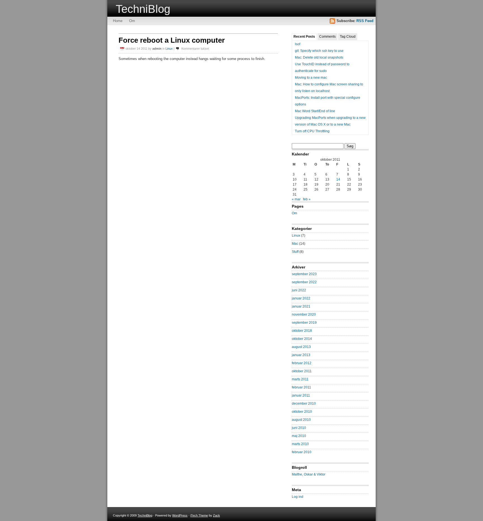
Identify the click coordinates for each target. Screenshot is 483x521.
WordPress (180, 515)
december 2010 (304, 403)
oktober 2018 (302, 331)
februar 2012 (301, 363)
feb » (307, 199)
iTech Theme (199, 515)
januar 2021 (301, 306)
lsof (297, 44)
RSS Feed (364, 21)
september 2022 (304, 282)
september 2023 (304, 274)
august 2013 (301, 347)
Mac (295, 244)
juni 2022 (299, 290)
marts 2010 (300, 444)
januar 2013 (301, 355)
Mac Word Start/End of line (315, 111)
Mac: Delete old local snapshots (319, 57)
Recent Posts (304, 37)
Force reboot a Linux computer (172, 40)
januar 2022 (301, 298)
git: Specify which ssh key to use (319, 51)
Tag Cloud (348, 37)
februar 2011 (301, 387)
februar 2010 (301, 452)
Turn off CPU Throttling (312, 131)
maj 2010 (299, 436)
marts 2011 (300, 379)
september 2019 (304, 323)
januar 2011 (301, 395)
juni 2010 (299, 428)
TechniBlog (143, 9)
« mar (296, 199)
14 (338, 179)
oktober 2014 (302, 339)
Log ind (297, 497)
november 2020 (304, 314)
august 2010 (301, 420)
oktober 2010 (302, 412)
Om (132, 21)
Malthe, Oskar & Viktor (308, 474)
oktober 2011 (302, 371)
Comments (327, 37)
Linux (169, 48)
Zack (216, 515)
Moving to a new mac (311, 78)
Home (117, 21)
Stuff (295, 252)
